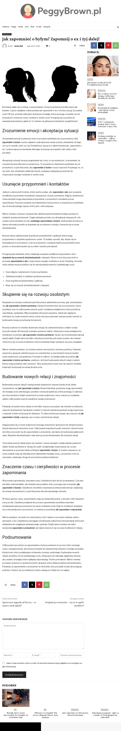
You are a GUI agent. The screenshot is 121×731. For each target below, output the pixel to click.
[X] (101, 45)
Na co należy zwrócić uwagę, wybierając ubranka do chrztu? (107, 95)
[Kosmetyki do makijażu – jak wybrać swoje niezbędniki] (91, 107)
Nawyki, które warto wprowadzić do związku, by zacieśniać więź (15, 715)
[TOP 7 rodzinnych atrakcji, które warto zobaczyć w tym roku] (91, 121)
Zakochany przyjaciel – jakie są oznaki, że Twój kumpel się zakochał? (105, 715)
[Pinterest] (108, 45)
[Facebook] (94, 45)
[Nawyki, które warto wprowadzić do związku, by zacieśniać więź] (15, 698)
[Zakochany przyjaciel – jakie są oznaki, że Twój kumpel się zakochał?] (105, 698)
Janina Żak (18, 46)
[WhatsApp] (115, 45)
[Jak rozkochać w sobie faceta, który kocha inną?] (75, 698)
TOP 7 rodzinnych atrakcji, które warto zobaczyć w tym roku (107, 124)
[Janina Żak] (5, 46)
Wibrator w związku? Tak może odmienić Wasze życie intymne (45, 715)
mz (15, 709)
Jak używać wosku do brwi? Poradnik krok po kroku (99, 83)
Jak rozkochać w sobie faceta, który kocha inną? (75, 714)
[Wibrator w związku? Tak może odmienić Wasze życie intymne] (45, 698)
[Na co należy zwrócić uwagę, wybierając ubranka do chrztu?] (91, 93)
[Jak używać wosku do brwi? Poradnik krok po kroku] (103, 66)
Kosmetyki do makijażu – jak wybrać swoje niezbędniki (108, 110)
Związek (7, 34)
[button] (118, 27)
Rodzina (102, 90)
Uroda (90, 79)
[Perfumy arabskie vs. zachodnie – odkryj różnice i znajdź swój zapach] (91, 135)
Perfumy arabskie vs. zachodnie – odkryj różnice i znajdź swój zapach (107, 139)
